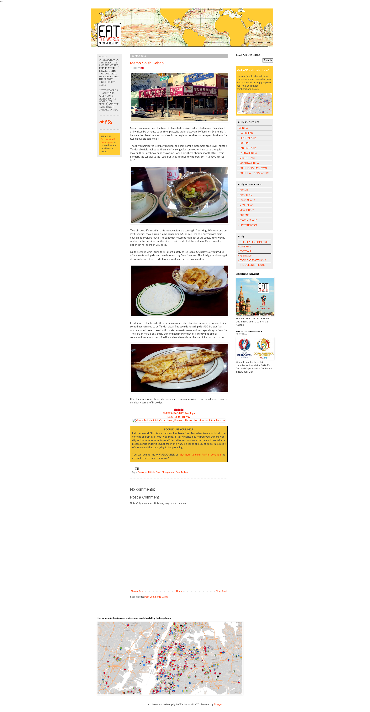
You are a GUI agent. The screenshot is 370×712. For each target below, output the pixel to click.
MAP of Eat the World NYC (253, 70)
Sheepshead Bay (171, 472)
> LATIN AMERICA (247, 153)
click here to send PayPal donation (200, 454)
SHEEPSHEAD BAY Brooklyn (179, 413)
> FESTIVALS (245, 255)
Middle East (154, 472)
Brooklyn (142, 472)
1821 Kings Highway (178, 416)
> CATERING (244, 246)
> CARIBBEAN (245, 133)
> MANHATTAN (246, 205)
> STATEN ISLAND (247, 220)
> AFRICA (243, 128)
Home (179, 591)
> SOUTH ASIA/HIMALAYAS (252, 168)
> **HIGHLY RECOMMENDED (253, 242)
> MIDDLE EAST (246, 158)
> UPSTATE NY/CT (247, 225)
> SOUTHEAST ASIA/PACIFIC (253, 173)
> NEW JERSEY (246, 210)
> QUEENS (243, 215)
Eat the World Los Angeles (108, 141)
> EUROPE (243, 143)
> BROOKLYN (245, 195)
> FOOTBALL (244, 251)
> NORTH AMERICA (248, 163)
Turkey (184, 472)
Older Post (221, 591)
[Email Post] (136, 468)
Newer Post (137, 591)
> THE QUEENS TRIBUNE (251, 265)
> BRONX (243, 190)
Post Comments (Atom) (156, 597)
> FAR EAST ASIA (247, 148)
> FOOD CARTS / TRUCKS (252, 260)
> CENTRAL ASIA (247, 138)
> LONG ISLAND (246, 200)
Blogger (218, 704)
